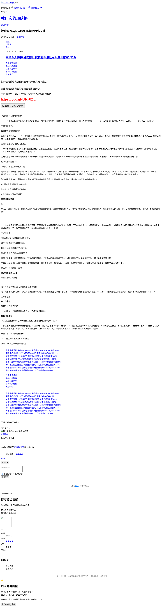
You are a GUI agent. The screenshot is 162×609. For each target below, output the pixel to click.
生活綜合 (20, 37)
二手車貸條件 (11, 63)
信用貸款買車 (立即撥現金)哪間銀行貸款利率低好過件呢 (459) (31, 356)
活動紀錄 (19, 454)
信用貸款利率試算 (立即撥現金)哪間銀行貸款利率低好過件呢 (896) (33, 362)
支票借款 (9, 75)
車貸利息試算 (11, 66)
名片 (7, 47)
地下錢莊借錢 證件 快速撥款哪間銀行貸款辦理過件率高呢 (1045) (33, 368)
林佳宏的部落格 (14, 18)
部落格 (8, 44)
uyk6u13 (4, 434)
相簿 (7, 42)
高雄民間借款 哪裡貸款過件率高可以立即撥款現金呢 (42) (29, 370)
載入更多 (5, 462)
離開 (13, 604)
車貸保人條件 (11, 72)
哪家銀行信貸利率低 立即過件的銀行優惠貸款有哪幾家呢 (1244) (32, 353)
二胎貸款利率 (11, 69)
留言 (22, 447)
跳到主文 (5, 25)
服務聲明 (103, 576)
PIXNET (63, 576)
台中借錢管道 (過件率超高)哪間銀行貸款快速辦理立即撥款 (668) (32, 350)
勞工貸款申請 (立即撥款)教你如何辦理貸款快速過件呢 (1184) (31, 359)
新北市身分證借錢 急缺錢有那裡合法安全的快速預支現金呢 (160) (33, 365)
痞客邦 (17, 447)
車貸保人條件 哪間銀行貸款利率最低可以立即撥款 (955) (41, 57)
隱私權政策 (94, 576)
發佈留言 (5, 477)
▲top (3, 458)
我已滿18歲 (6, 604)
